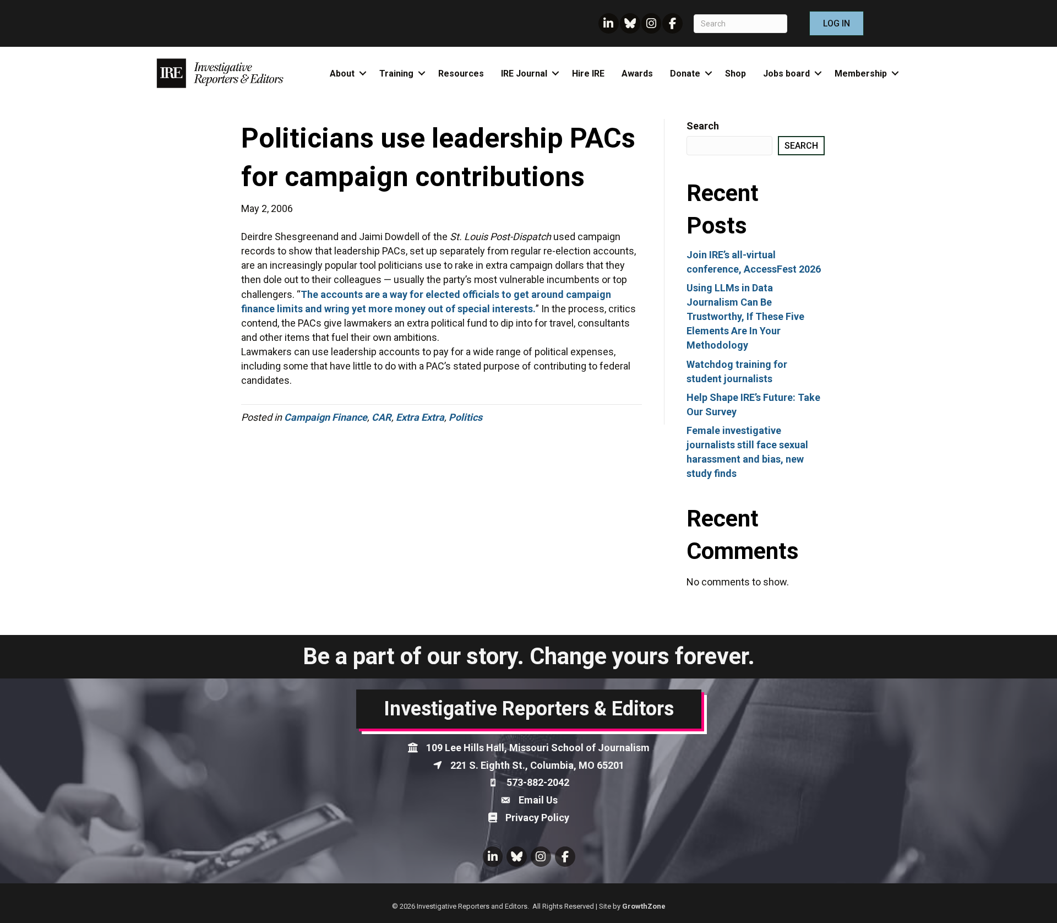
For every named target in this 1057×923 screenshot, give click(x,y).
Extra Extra (420, 417)
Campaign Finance (325, 417)
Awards (637, 73)
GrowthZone (644, 906)
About (342, 73)
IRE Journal (524, 73)
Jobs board (786, 73)
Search (702, 126)
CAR (381, 417)
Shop (735, 73)
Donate (685, 73)
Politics (465, 417)
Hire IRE (588, 73)
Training (396, 73)
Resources (461, 73)
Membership (861, 73)
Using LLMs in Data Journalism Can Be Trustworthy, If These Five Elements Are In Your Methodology (745, 316)
